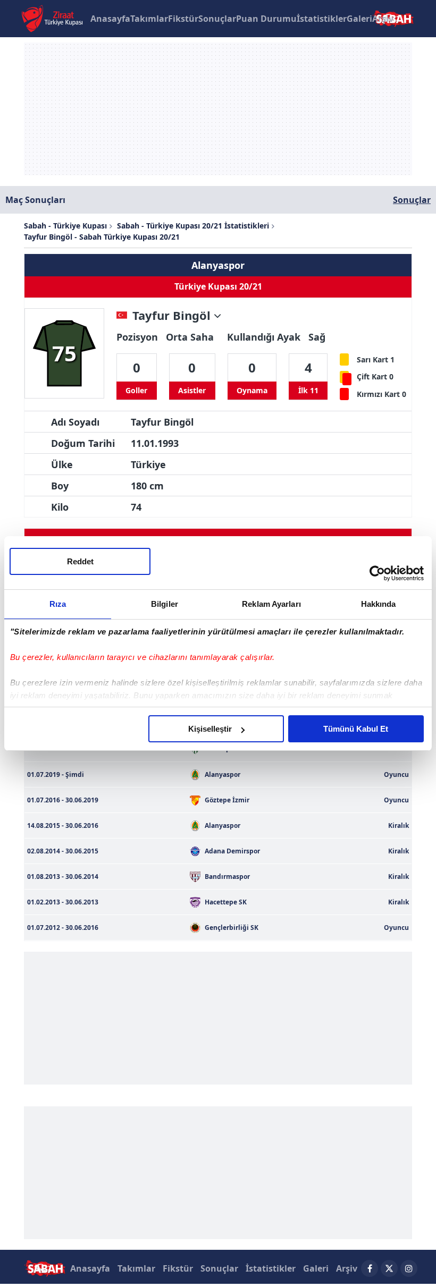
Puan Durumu (266, 18)
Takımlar (149, 18)
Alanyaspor (218, 265)
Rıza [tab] (57, 603)
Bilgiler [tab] (164, 603)
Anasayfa (110, 18)
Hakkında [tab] (378, 603)
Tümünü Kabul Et (355, 728)
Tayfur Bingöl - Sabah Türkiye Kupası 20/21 (102, 237)
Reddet (80, 561)
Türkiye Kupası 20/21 (218, 287)
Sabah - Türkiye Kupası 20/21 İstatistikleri (193, 226)
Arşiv (382, 18)
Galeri (359, 18)
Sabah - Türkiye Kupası (65, 226)
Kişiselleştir (210, 728)
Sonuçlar (217, 18)
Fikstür (183, 18)
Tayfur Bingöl (173, 315)
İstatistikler (322, 18)
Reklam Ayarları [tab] (271, 603)
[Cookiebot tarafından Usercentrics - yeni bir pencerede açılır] (377, 573)
